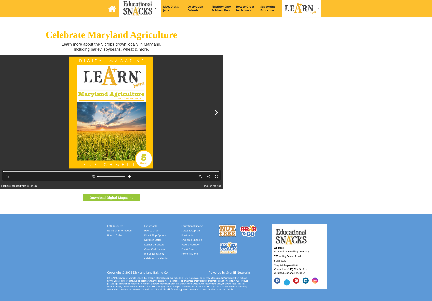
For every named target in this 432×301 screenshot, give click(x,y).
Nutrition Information (119, 230)
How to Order (114, 235)
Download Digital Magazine (111, 198)
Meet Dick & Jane (171, 8)
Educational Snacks (192, 226)
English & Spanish (191, 239)
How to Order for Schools (245, 8)
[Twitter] (287, 282)
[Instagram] (315, 281)
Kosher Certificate (154, 244)
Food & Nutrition (190, 244)
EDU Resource (115, 226)
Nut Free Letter (152, 239)
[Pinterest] (296, 281)
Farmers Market (190, 253)
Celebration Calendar (195, 8)
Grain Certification (154, 249)
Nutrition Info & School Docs (221, 8)
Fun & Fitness (189, 249)
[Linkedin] (306, 281)
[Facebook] (277, 281)
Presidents (187, 235)
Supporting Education (268, 8)
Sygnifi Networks (238, 272)
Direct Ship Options (155, 235)
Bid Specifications (154, 253)
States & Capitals (190, 230)
